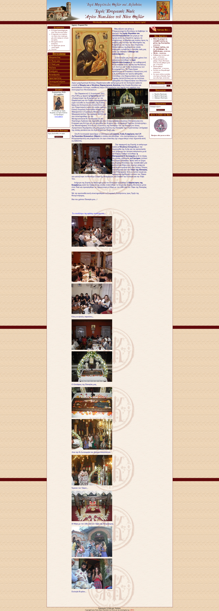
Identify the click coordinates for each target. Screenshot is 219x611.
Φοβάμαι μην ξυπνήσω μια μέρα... (161, 56)
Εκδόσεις (118, 608)
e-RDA (132, 610)
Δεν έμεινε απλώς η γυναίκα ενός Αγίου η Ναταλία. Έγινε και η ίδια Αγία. (161, 76)
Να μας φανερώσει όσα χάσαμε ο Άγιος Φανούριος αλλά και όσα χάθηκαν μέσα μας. (161, 61)
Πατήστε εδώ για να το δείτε (160, 135)
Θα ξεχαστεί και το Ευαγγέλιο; (57, 43)
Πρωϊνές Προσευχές (160, 94)
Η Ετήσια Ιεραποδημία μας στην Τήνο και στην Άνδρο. (59, 31)
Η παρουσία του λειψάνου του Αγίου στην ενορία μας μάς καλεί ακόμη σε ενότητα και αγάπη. (59, 37)
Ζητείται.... (54, 49)
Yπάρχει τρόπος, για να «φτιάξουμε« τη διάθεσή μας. (161, 49)
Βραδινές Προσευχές (160, 96)
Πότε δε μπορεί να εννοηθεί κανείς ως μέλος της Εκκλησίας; (161, 42)
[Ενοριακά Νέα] (160, 32)
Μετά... (159, 53)
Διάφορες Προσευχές (160, 98)
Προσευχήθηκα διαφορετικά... (161, 67)
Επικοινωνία (102, 608)
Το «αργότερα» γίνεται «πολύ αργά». (58, 46)
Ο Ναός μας (110, 608)
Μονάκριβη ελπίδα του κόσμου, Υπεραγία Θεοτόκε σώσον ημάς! (104, 22)
